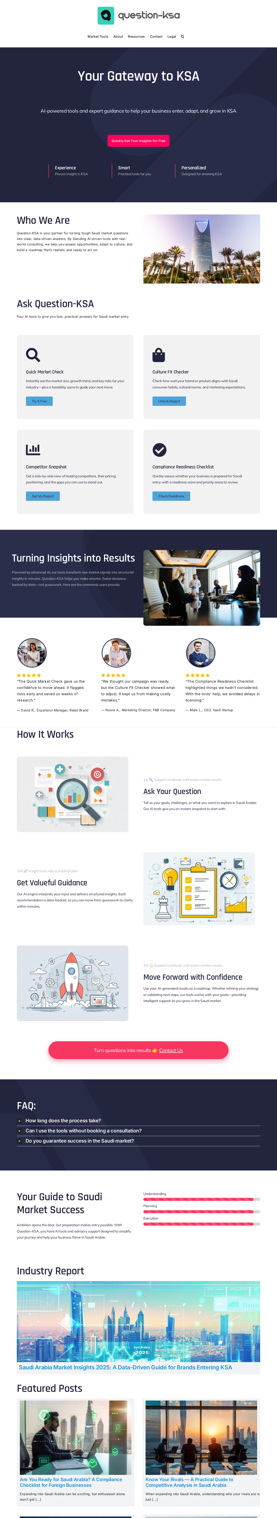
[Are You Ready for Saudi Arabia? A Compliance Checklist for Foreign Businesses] (75, 1403)
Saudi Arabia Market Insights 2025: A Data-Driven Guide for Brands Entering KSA (125, 1367)
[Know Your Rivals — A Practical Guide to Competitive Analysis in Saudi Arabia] (201, 1403)
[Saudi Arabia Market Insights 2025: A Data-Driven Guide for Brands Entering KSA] (138, 1284)
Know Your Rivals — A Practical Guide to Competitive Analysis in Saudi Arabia (189, 1482)
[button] (182, 36)
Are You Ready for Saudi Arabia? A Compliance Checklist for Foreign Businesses (71, 1482)
